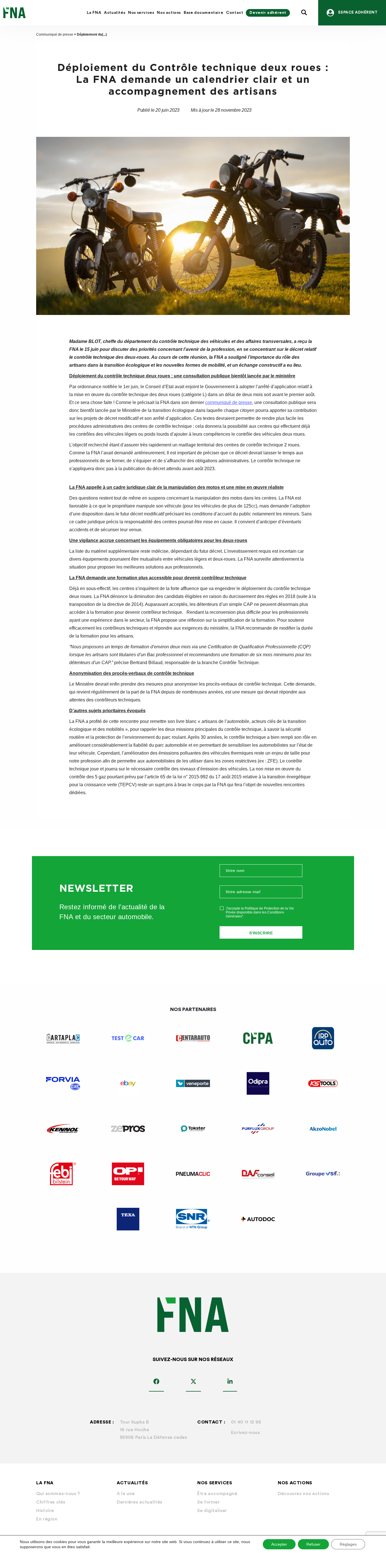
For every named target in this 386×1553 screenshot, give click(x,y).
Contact (234, 13)
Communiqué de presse (54, 34)
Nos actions (169, 13)
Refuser (313, 1544)
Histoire (45, 1510)
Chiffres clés (50, 1502)
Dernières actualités (139, 1502)
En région (47, 1519)
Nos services (141, 13)
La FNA (94, 13)
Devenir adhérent (268, 13)
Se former (208, 1502)
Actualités (114, 13)
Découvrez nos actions (303, 1493)
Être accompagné (217, 1493)
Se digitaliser (212, 1510)
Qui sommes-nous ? (58, 1493)
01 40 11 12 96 (246, 1422)
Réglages (348, 1544)
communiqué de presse (228, 402)
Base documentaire (203, 13)
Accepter (279, 1544)
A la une (126, 1493)
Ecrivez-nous (245, 1432)
